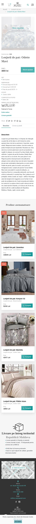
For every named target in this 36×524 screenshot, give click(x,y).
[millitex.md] (17, 4)
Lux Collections (17, 249)
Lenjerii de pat (16, 9)
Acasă (5, 9)
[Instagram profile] (19, 501)
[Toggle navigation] (2, 4)
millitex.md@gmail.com (18, 498)
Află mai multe (18, 519)
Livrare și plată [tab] (17, 125)
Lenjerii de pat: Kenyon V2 (14, 299)
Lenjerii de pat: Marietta (13, 350)
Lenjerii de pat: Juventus (13, 247)
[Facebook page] (16, 501)
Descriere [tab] (6, 125)
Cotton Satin (17, 352)
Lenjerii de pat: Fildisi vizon (14, 401)
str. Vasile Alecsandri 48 (18, 485)
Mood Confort (17, 301)
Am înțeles (18, 521)
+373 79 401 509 (18, 492)
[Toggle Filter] (31, 4)
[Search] (27, 5)
